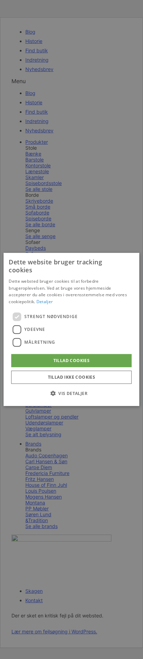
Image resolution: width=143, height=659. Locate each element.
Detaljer (44, 302)
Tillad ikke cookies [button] (71, 377)
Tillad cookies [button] (71, 360)
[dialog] (71, 329)
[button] (71, 393)
